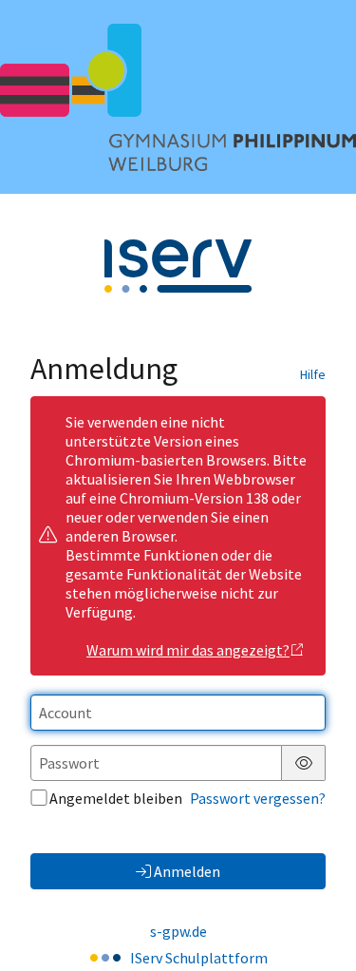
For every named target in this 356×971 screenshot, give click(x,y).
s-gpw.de (178, 931)
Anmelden (187, 871)
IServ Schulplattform (199, 957)
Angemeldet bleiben (115, 798)
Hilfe (313, 374)
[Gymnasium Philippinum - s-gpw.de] (178, 97)
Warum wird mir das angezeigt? (188, 649)
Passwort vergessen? (258, 798)
